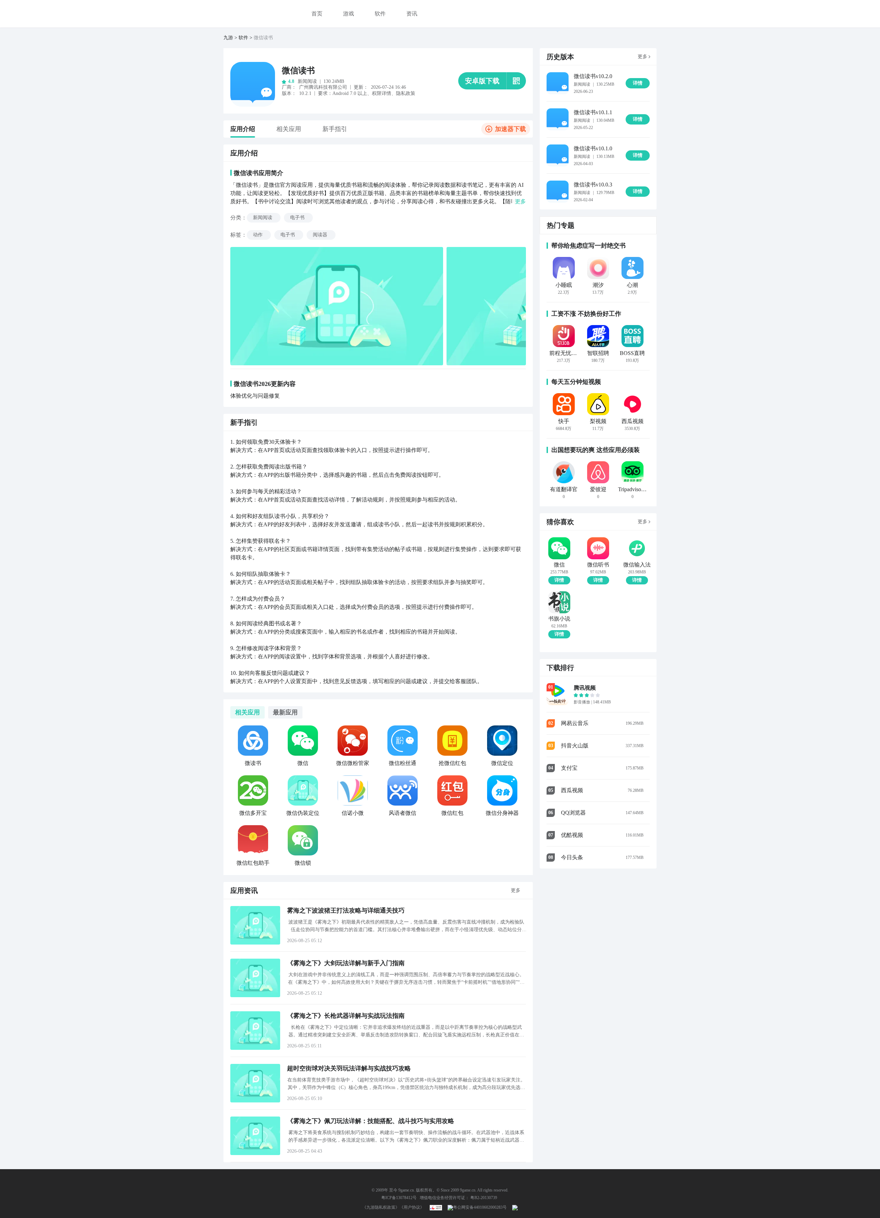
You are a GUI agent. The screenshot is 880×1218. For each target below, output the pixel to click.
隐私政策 (405, 93)
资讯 (411, 14)
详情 (559, 580)
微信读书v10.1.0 (593, 148)
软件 (380, 14)
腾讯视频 (585, 688)
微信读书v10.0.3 (593, 184)
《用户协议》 (411, 1207)
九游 (228, 37)
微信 (559, 565)
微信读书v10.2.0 (593, 76)
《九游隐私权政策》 (380, 1207)
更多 (515, 890)
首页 (316, 14)
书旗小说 (559, 619)
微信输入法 (637, 565)
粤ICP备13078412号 (399, 1197)
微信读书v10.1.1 (593, 112)
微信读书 (298, 70)
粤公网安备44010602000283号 (480, 1207)
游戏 (348, 14)
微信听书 (598, 565)
